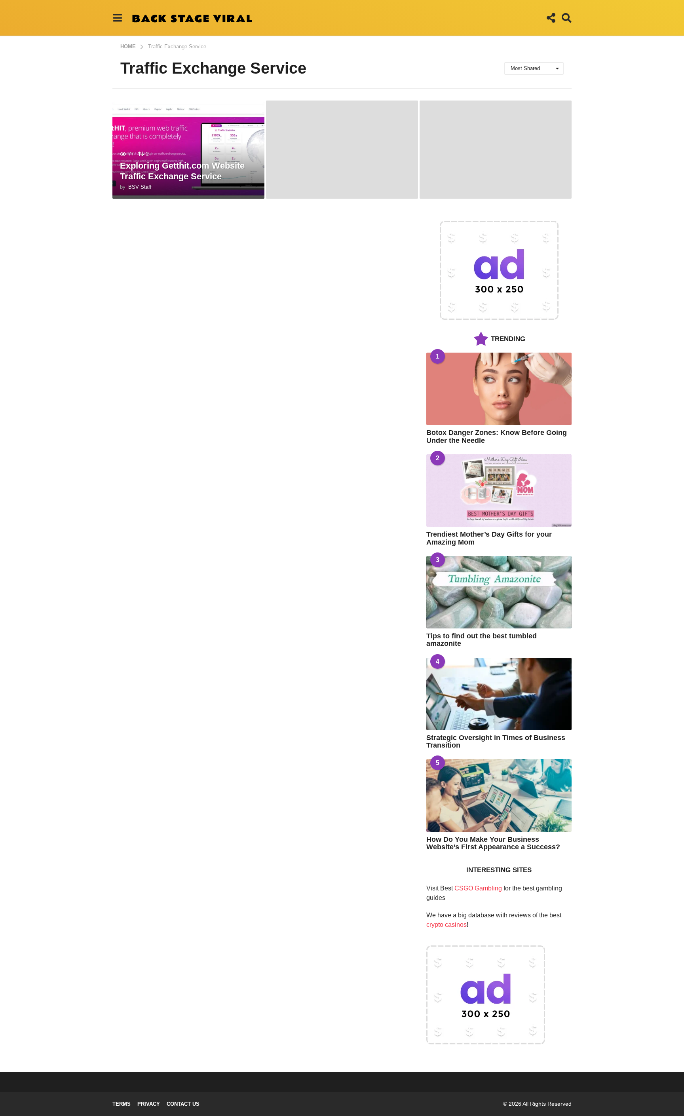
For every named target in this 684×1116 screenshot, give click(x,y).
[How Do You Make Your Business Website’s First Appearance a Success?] (499, 795)
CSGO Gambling (478, 888)
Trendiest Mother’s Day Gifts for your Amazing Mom (489, 538)
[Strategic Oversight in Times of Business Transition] (499, 694)
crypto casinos (446, 924)
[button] (117, 18)
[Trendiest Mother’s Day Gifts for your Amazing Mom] (499, 490)
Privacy (148, 1104)
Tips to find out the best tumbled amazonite (481, 639)
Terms (121, 1104)
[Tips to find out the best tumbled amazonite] (499, 592)
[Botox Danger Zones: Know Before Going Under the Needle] (499, 389)
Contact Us (183, 1104)
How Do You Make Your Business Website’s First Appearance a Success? (493, 843)
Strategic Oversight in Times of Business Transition (495, 741)
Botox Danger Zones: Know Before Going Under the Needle (496, 436)
